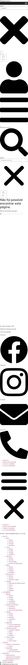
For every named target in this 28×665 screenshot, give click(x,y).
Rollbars (11, 635)
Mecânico (11, 545)
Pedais (11, 633)
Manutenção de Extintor (13, 658)
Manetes (11, 617)
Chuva (11, 585)
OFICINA (5, 642)
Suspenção (9, 648)
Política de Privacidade (9, 462)
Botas (7, 565)
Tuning (11, 615)
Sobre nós (6, 460)
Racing (11, 540)
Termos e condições (8, 464)
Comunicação (13, 561)
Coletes (11, 588)
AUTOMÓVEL (6, 592)
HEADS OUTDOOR (8, 660)
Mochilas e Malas (14, 579)
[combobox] (14, 8)
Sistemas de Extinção (12, 604)
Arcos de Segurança (14, 624)
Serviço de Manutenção (15, 563)
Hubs (10, 621)
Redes (10, 631)
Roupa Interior (10, 574)
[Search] (1, 52)
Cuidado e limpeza (14, 630)
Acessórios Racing (11, 628)
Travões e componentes (13, 644)
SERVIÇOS (6, 653)
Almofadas (12, 601)
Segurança (9, 622)
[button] (14, 142)
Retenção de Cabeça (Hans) (17, 583)
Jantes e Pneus (10, 637)
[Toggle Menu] (26, 3)
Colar (10, 587)
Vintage (11, 543)
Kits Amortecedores (14, 651)
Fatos (7, 538)
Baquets (8, 594)
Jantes (11, 639)
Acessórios (12, 603)
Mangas (11, 590)
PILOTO (5, 536)
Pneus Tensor (13, 640)
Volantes (8, 612)
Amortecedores (13, 649)
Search (2, 157)
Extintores (12, 606)
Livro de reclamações (9, 465)
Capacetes (9, 556)
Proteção (8, 581)
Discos (11, 646)
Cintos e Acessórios (14, 626)
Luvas (7, 547)
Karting (11, 542)
